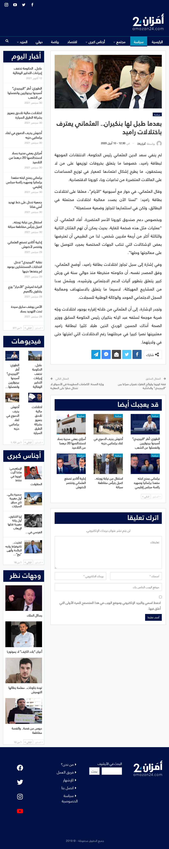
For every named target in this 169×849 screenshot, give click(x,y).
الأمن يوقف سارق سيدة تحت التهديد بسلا (26, 308)
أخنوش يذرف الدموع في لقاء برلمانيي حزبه (24, 134)
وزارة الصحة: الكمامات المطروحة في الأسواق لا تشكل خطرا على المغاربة (77, 385)
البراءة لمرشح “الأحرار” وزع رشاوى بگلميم (25, 288)
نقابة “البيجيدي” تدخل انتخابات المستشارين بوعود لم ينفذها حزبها (24, 266)
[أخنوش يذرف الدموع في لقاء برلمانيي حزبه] (108, 424)
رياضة (55, 41)
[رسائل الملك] (23, 598)
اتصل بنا (67, 787)
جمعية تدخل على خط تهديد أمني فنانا (25, 204)
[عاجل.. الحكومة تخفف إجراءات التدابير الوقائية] (35, 356)
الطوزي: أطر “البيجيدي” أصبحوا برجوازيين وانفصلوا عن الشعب (25, 92)
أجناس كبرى (97, 41)
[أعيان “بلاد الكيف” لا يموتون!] (23, 634)
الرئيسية (157, 41)
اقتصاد (72, 41)
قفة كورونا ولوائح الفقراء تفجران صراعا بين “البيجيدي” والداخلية (142, 385)
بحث (94, 771)
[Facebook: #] (20, 767)
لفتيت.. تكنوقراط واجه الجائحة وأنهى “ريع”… (14, 548)
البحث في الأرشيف (110, 763)
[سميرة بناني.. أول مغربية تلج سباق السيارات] (33, 498)
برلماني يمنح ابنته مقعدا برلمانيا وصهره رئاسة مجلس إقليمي (24, 181)
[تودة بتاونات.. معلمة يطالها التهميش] (23, 670)
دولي (39, 41)
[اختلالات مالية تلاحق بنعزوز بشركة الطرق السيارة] (35, 397)
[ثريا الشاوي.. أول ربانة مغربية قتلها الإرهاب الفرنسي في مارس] (33, 520)
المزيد (23, 41)
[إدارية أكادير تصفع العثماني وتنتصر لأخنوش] (71, 464)
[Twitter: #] (20, 782)
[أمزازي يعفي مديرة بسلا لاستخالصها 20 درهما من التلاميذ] (71, 424)
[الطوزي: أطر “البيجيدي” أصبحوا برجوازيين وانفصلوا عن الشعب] (145, 424)
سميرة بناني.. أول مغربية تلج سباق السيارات (14, 500)
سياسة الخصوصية (70, 798)
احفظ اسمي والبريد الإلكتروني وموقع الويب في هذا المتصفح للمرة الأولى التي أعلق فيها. (110, 605)
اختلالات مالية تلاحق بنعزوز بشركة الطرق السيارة (24, 114)
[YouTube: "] (20, 811)
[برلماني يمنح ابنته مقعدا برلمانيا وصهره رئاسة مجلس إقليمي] (145, 464)
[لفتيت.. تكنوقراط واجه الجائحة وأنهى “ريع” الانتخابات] (33, 546)
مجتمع (121, 41)
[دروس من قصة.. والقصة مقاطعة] (23, 711)
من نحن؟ (67, 764)
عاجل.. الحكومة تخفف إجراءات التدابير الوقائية (27, 70)
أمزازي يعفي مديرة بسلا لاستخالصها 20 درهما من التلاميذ (25, 157)
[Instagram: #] (20, 796)
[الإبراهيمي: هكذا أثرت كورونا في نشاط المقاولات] (33, 472)
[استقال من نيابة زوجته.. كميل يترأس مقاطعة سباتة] (108, 464)
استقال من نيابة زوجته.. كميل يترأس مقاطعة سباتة (25, 224)
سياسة (138, 41)
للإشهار (68, 779)
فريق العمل (65, 771)
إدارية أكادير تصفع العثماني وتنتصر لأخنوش (25, 244)
